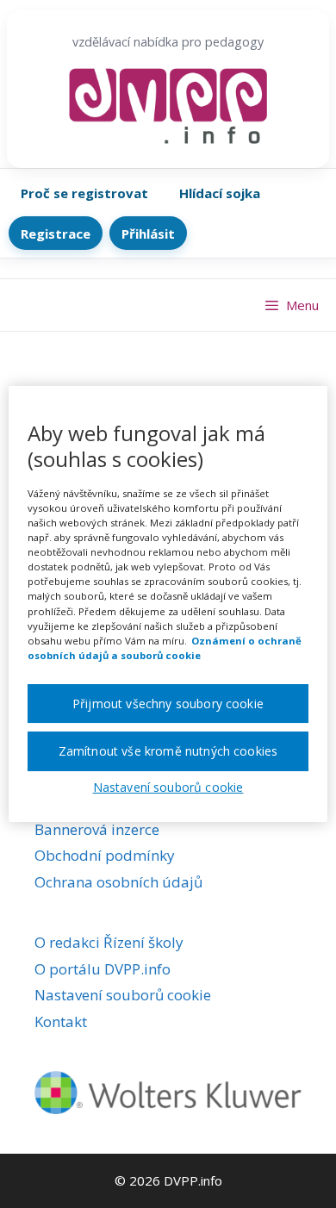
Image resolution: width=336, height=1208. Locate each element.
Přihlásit (148, 233)
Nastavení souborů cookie (122, 995)
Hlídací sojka (219, 193)
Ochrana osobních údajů (118, 882)
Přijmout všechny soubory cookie (168, 703)
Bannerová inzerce (96, 829)
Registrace (55, 233)
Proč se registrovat (84, 193)
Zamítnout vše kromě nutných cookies (168, 751)
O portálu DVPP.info (102, 969)
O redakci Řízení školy (109, 942)
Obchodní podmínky (104, 855)
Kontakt (60, 1021)
